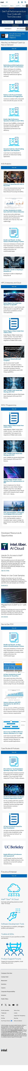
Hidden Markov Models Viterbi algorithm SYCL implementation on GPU (14, 481)
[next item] (27, 5)
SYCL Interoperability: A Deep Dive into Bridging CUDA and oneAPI (14, 513)
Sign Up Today (5, 570)
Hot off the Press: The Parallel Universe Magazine (17, 35)
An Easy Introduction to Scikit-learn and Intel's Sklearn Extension (14, 211)
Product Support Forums (11, 958)
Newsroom (4, 980)
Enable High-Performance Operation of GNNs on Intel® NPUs (14, 120)
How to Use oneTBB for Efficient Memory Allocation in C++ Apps (13, 732)
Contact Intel (4, 977)
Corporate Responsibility (8, 991)
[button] (14, 575)
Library (19, 22)
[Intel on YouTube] (13, 1005)
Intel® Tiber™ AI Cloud (10, 899)
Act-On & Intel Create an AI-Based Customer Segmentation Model (14, 797)
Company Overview (6, 973)
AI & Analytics (8, 28)
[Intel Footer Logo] (4, 1050)
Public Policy (4, 999)
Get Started (4, 616)
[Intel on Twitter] (5, 1005)
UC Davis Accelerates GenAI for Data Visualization (13, 827)
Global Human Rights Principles (7, 1034)
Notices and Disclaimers (12, 1031)
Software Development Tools (12, 924)
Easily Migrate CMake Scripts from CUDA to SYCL (14, 331)
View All (14, 48)
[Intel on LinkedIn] (9, 1005)
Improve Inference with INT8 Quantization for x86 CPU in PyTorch (12, 703)
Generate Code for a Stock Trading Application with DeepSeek (14, 149)
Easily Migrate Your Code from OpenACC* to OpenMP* (12, 303)
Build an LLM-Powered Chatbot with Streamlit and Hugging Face (13, 95)
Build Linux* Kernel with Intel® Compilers (12, 359)
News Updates (8, 22)
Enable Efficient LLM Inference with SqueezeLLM (13, 855)
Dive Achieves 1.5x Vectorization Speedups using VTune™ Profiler (13, 769)
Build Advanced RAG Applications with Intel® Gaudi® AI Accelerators (14, 66)
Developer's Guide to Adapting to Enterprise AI (13, 270)
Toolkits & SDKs (7, 934)
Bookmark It (4, 585)
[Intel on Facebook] (2, 1005)
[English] (22, 2)
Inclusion (3, 995)
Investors (3, 984)
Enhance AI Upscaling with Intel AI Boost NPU (14, 184)
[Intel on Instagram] (17, 1005)
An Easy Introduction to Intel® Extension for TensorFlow (12, 675)
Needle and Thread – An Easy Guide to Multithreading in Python (14, 240)
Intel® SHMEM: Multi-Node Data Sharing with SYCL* (13, 391)
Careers (3, 988)
